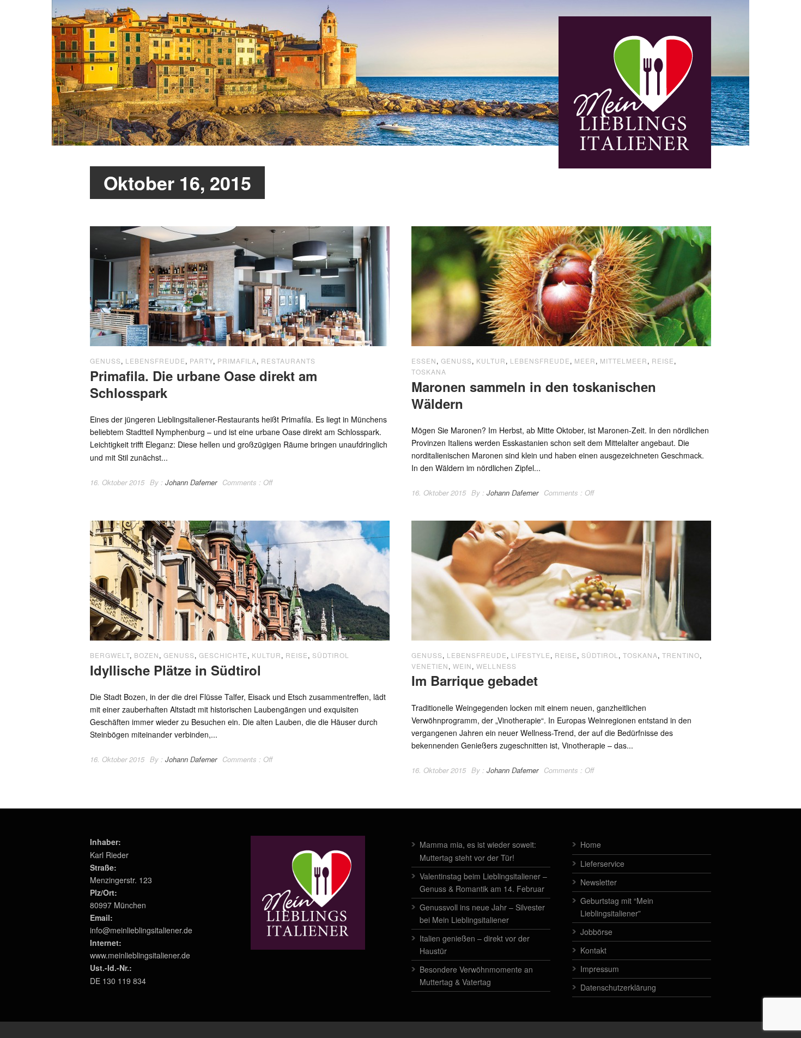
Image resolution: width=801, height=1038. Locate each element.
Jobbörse (596, 931)
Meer (585, 360)
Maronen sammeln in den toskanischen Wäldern (533, 395)
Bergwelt (110, 655)
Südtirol (330, 655)
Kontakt (593, 950)
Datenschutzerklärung (618, 987)
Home (590, 844)
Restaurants (288, 360)
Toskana (428, 371)
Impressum (599, 968)
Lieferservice (602, 863)
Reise (663, 360)
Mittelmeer (623, 360)
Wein (462, 666)
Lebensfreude (155, 360)
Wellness (496, 666)
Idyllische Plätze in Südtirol (175, 670)
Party (201, 360)
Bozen (146, 655)
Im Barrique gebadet (474, 680)
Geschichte (223, 655)
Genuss (105, 360)
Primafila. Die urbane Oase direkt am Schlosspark (203, 384)
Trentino (681, 655)
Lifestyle (530, 655)
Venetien (429, 666)
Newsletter (598, 882)
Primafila (237, 360)
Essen (423, 360)
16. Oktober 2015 (117, 482)
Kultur (491, 360)
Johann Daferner (191, 482)
